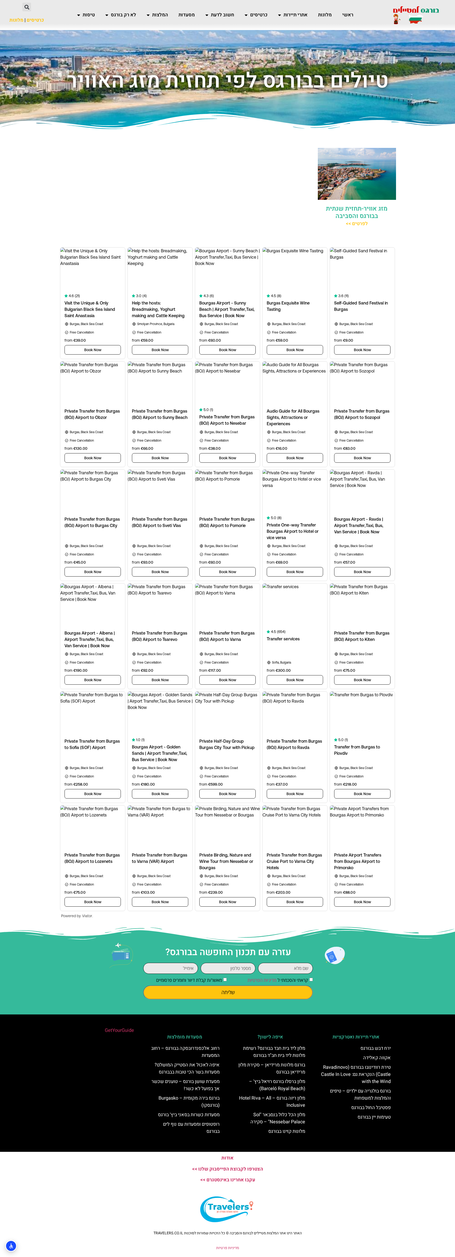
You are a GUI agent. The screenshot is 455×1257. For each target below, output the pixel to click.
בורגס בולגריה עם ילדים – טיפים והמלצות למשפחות (360, 1094)
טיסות (89, 14)
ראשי (347, 14)
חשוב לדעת (222, 14)
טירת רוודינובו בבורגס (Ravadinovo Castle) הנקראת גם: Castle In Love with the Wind (356, 1074)
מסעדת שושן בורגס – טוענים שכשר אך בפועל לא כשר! (185, 1085)
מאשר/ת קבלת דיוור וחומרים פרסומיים (189, 980)
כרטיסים (259, 14)
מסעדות (187, 14)
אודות (227, 1158)
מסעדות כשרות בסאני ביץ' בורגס (189, 1114)
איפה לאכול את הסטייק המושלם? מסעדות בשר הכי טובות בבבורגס (187, 1068)
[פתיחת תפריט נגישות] (11, 1246)
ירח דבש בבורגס (375, 1048)
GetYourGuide (119, 1030)
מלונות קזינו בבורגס (286, 1131)
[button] (26, 7)
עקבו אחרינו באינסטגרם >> (227, 1179)
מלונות (325, 14)
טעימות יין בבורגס (374, 1117)
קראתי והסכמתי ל (278, 980)
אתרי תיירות (296, 14)
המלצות (160, 14)
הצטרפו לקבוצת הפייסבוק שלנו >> (227, 1169)
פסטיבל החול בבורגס (371, 1107)
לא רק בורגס (123, 14)
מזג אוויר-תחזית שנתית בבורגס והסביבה (357, 212)
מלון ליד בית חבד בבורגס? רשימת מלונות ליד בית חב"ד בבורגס (274, 1052)
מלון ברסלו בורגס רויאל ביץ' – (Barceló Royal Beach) (277, 1085)
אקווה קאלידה (377, 1057)
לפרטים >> (357, 223)
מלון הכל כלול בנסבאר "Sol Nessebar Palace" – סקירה (277, 1118)
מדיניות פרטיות (227, 1248)
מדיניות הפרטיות (262, 980)
